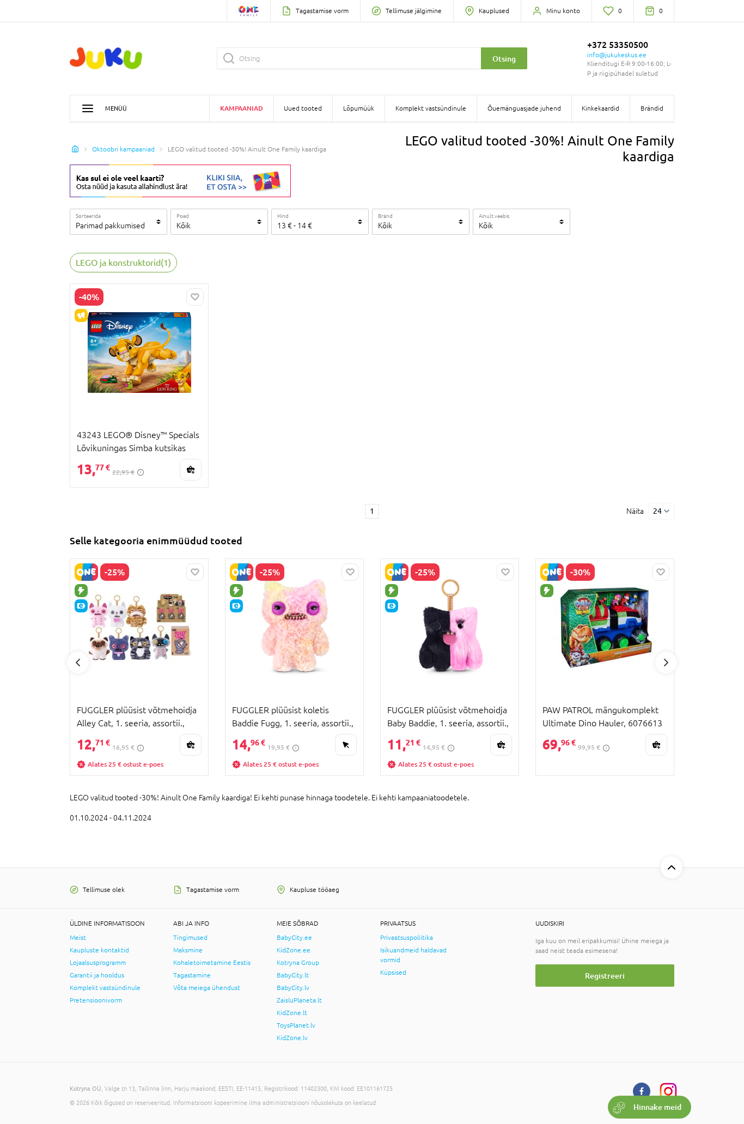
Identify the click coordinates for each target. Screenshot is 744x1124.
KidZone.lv (292, 1038)
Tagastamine (192, 975)
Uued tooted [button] (303, 108)
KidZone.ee (293, 950)
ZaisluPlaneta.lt (299, 1000)
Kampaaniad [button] (241, 108)
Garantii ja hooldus (97, 975)
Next (666, 662)
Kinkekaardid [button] (600, 108)
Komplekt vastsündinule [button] (430, 108)
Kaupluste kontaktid (99, 950)
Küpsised (393, 972)
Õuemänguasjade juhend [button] (524, 108)
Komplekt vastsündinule (105, 988)
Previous (78, 662)
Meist (78, 937)
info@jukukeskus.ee (617, 55)
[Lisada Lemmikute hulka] (195, 297)
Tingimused (190, 937)
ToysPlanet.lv (296, 1025)
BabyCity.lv (293, 988)
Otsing (504, 58)
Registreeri (605, 975)
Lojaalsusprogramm (98, 963)
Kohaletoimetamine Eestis (212, 963)
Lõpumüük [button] (358, 108)
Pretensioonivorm (96, 1000)
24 (657, 511)
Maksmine (188, 950)
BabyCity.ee (294, 937)
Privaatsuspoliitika (406, 937)
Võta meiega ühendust (206, 988)
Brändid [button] (652, 108)
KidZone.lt (292, 1013)
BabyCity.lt (293, 975)
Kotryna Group (298, 963)
